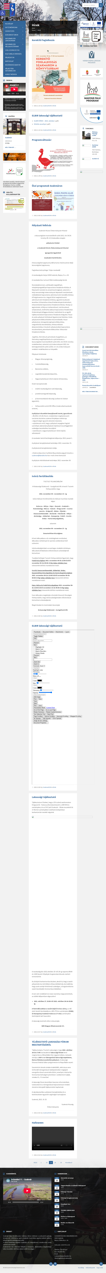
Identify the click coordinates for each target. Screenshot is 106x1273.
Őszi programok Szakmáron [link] (47, 185)
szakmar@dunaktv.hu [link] (39, 455)
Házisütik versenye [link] (67, 1178)
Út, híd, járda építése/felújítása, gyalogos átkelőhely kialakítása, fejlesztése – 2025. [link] (90, 376)
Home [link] (34, 30)
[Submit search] (101, 5)
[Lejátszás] (6, 93)
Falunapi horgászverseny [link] (69, 1198)
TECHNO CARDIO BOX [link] (68, 1210)
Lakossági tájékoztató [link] (44, 797)
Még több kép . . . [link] (10, 147)
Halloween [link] (37, 1122)
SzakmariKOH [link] (47, 106)
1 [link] (41, 1162)
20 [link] (55, 1162)
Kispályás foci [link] (65, 1204)
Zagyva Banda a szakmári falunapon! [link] (73, 1185)
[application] (14, 89)
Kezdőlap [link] (81, 1268)
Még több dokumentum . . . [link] (90, 391)
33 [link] (61, 1162)
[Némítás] (21, 93)
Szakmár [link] (8, 138)
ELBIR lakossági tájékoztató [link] (47, 115)
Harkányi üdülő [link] (95, 146)
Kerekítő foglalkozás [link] (43, 40)
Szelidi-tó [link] (95, 159)
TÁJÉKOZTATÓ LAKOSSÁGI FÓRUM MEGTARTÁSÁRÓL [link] (50, 1043)
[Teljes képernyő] (23, 93)
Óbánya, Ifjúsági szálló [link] (95, 133)
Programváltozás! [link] (41, 139)
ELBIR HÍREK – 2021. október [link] (44, 121)
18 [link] (46, 1162)
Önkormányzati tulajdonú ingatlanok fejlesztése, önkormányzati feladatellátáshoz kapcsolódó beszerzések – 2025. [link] (91, 363)
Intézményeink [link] (90, 1268)
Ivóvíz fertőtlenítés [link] (42, 476)
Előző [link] (35, 1162)
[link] (2, 13)
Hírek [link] (39, 30)
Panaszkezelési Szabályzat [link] (91, 385)
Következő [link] (68, 1162)
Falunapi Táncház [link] (66, 1192)
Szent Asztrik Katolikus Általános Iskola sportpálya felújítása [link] (90, 352)
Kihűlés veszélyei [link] (40, 124)
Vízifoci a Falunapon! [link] (68, 1216)
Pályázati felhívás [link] (41, 225)
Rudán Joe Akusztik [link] (67, 1223)
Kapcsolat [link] (100, 1268)
